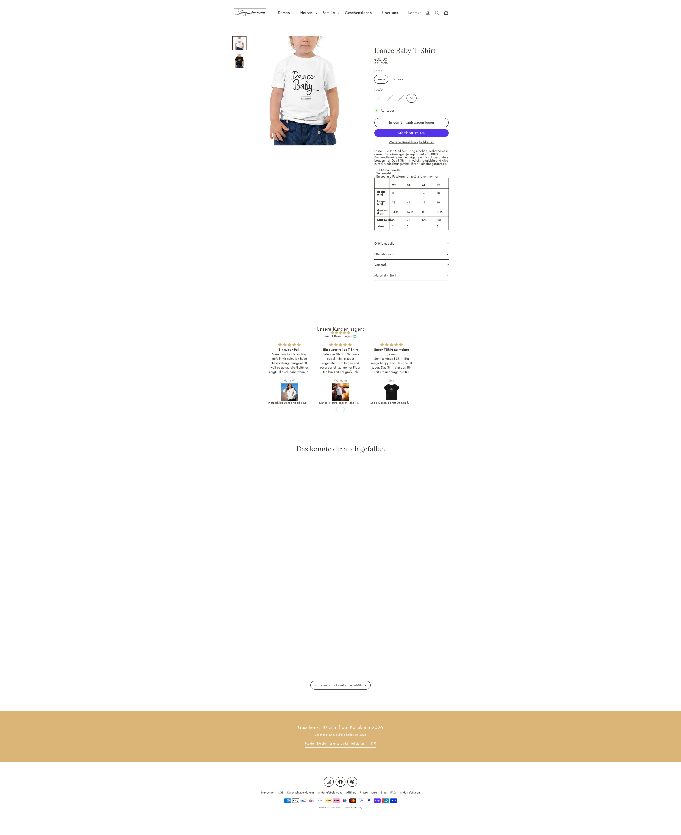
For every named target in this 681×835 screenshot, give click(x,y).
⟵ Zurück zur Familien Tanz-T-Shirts (340, 685)
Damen (284, 12)
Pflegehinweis (384, 254)
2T (379, 98)
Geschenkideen (359, 12)
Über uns (390, 12)
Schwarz (398, 79)
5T (411, 98)
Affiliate (351, 792)
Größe (378, 90)
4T (400, 98)
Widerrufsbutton (410, 792)
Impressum (267, 792)
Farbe (378, 71)
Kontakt (414, 12)
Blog (384, 792)
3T (389, 98)
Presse (364, 792)
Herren (307, 12)
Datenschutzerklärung (300, 792)
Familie (329, 12)
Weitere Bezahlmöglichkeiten (411, 142)
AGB (281, 792)
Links (374, 792)
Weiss (381, 79)
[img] (340, 332)
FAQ (393, 792)
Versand (380, 264)
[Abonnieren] (373, 744)
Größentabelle (384, 243)
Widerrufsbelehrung (330, 792)
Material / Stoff (385, 275)
